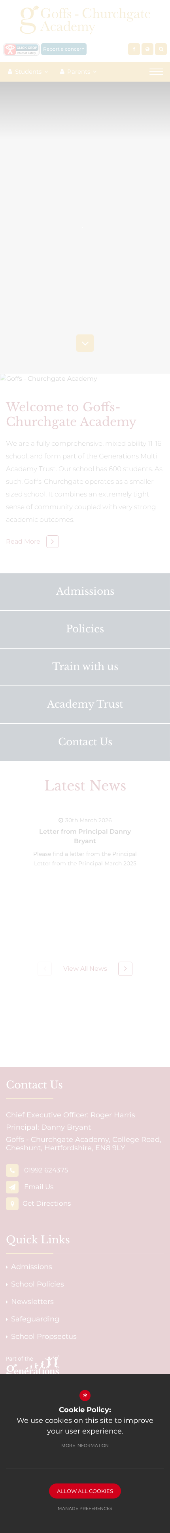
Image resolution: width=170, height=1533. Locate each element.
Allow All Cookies (85, 1491)
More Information (85, 1445)
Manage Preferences (85, 1508)
